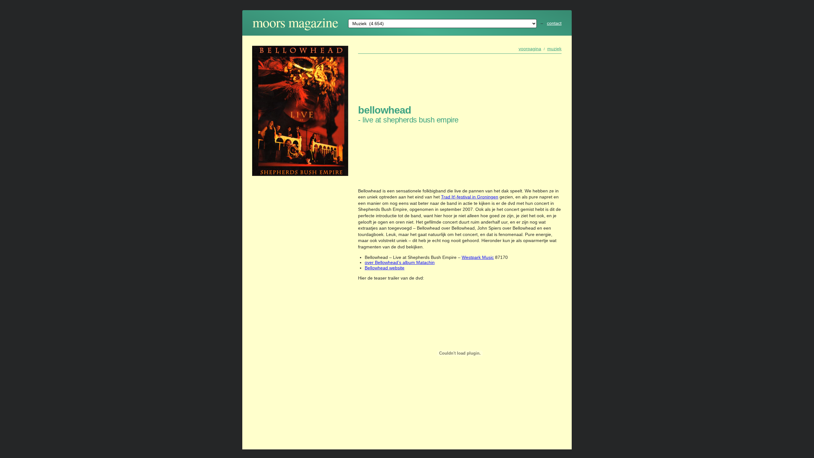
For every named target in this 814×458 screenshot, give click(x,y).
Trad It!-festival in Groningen (469, 196)
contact (554, 23)
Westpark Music (478, 257)
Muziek (554, 48)
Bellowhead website (384, 267)
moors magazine (295, 22)
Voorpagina (530, 48)
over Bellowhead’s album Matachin (400, 262)
